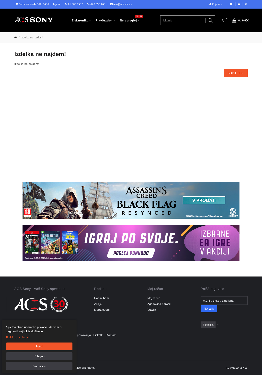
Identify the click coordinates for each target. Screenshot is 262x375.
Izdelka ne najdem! (32, 37)
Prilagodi (39, 356)
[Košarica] (239, 4)
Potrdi (39, 346)
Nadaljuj (235, 73)
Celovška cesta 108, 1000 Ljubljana (40, 4)
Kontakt (111, 335)
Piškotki (99, 335)
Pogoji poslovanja (80, 335)
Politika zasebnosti (18, 337)
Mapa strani (102, 309)
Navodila (209, 308)
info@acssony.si (122, 4)
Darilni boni (101, 298)
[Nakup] (246, 4)
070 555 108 (97, 4)
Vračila (151, 309)
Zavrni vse (39, 366)
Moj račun (153, 298)
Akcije (98, 304)
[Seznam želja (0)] (231, 4)
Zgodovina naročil (159, 304)
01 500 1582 (75, 4)
